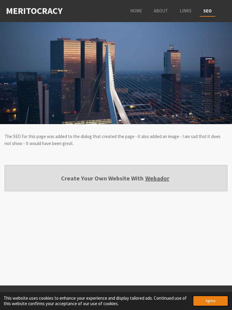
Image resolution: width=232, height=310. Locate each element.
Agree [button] (210, 300)
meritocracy (34, 10)
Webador (157, 178)
